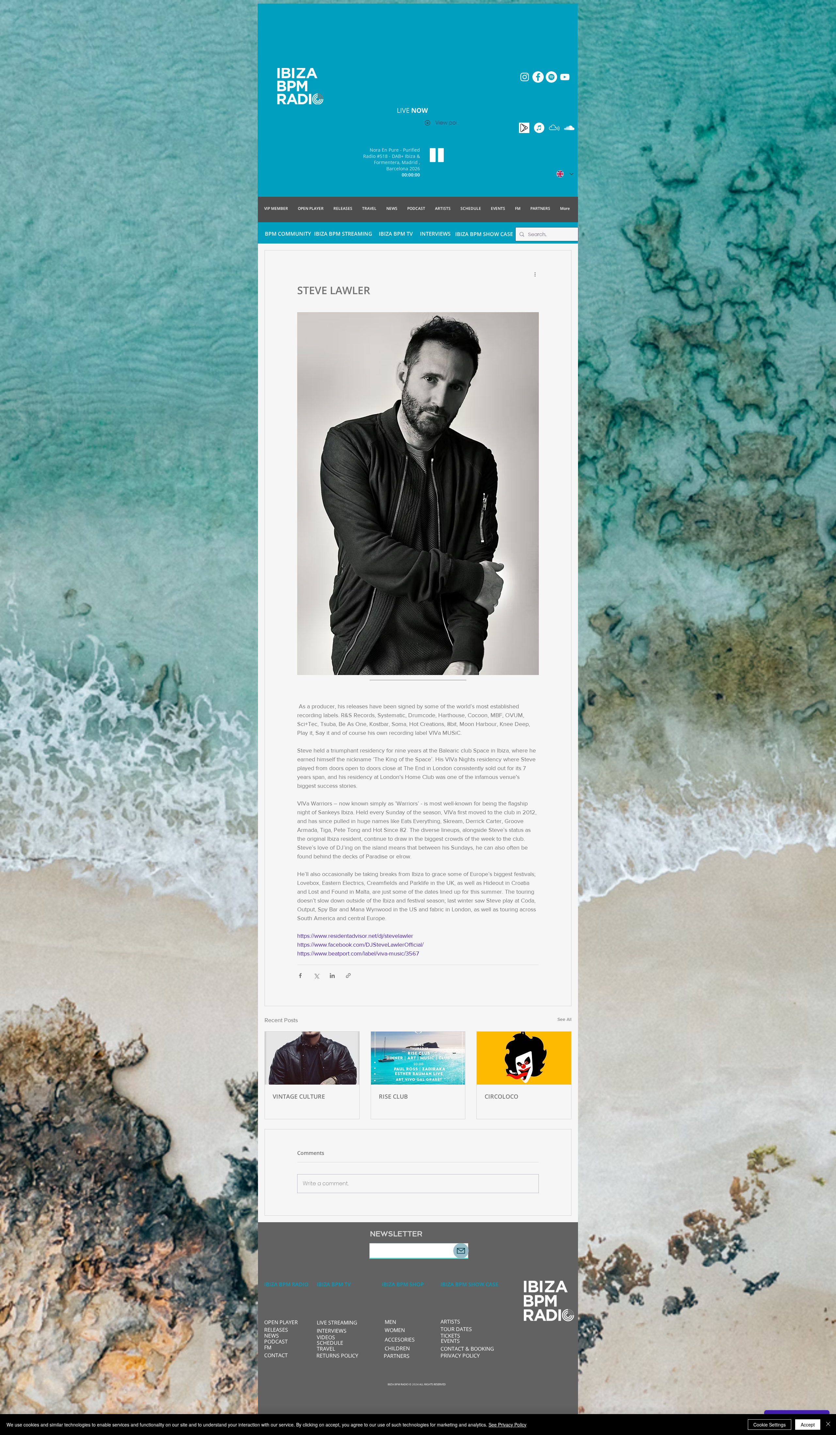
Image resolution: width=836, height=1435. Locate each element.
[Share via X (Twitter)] (316, 975)
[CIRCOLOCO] (524, 1058)
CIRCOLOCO (501, 1096)
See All (564, 1019)
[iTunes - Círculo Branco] (539, 128)
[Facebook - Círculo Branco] (538, 77)
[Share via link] (348, 975)
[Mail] (461, 1250)
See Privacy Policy (507, 1424)
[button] (338, 1322)
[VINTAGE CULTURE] (312, 1058)
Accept (808, 1424)
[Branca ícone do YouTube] (565, 77)
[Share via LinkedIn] (332, 975)
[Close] (828, 1424)
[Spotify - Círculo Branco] (551, 77)
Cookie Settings (769, 1424)
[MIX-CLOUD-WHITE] (554, 128)
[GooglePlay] (524, 128)
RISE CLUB (393, 1096)
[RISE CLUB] (418, 1058)
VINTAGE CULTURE (299, 1096)
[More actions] (535, 274)
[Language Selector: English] (565, 174)
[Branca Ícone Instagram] (524, 77)
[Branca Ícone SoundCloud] (569, 128)
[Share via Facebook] (300, 975)
